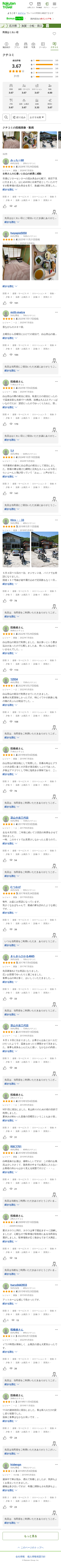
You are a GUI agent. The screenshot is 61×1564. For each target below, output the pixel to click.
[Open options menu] (56, 160)
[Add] (54, 33)
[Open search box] (6, 117)
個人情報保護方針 (36, 1556)
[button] (11, 140)
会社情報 (20, 1556)
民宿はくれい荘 (11, 32)
